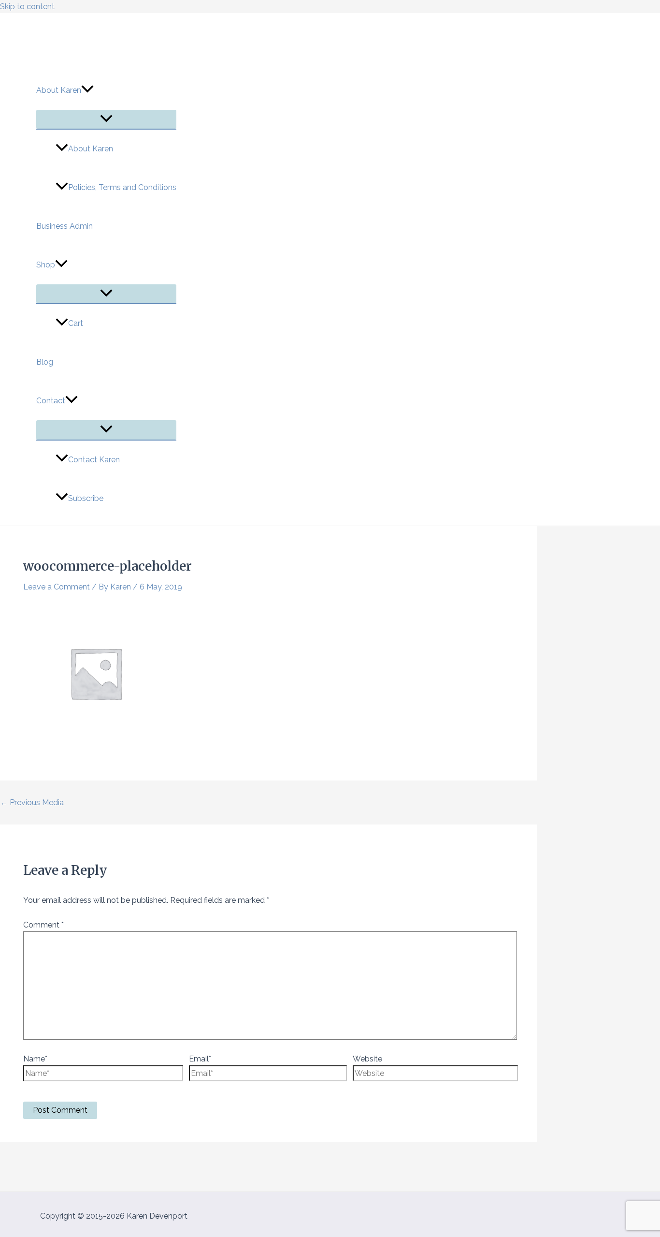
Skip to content (27, 6)
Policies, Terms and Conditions (122, 187)
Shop (45, 264)
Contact (50, 400)
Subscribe (85, 498)
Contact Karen (94, 459)
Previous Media (32, 802)
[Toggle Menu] (106, 119)
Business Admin (64, 226)
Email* (200, 1058)
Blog (44, 362)
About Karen (58, 90)
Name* (35, 1058)
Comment (43, 924)
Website (367, 1058)
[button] (87, 90)
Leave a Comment (56, 586)
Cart (75, 323)
